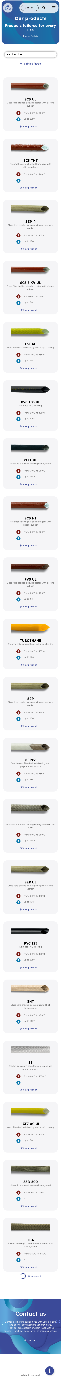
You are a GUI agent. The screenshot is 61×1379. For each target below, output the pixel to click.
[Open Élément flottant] (49, 1370)
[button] (44, 8)
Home (26, 36)
